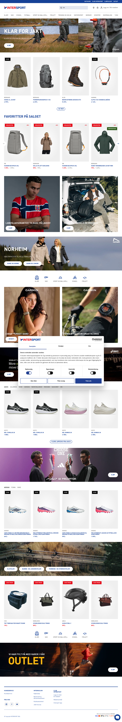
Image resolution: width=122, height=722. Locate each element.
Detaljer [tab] (61, 346)
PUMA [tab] (13, 487)
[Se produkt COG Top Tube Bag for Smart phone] (17, 603)
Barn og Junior (32, 263)
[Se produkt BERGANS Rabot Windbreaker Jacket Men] (104, 146)
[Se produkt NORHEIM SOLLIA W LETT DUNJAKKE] (46, 146)
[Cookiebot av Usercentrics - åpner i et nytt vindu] (93, 339)
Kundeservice (8, 693)
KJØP (9, 45)
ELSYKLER (10, 569)
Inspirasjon (107, 15)
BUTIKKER (88, 1)
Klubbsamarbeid (38, 701)
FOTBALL (27, 15)
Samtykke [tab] (32, 346)
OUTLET (116, 1)
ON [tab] (61, 387)
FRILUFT (53, 15)
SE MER (61, 109)
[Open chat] (117, 717)
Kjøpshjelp (37, 693)
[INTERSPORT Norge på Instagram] (6, 704)
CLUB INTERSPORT (97, 1)
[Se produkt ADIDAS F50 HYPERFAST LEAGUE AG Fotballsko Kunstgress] (104, 513)
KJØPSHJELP (108, 1)
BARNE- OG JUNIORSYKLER (31, 569)
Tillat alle (88, 381)
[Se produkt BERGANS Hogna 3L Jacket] (17, 80)
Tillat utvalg (61, 381)
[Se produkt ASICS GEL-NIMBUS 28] (75, 413)
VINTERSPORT (78, 15)
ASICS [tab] (6, 387)
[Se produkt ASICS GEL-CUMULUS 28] (17, 413)
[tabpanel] (61, 416)
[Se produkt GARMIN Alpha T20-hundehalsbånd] (104, 80)
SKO (12, 15)
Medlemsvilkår (58, 699)
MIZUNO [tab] (47, 387)
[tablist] (61, 387)
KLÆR (6, 15)
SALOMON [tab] (13, 387)
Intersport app (58, 703)
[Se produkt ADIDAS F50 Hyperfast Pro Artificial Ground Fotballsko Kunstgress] (46, 513)
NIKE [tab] (20, 387)
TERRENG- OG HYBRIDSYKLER (59, 569)
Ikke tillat (34, 381)
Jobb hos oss (37, 704)
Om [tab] (89, 346)
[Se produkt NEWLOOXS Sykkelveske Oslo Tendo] (46, 603)
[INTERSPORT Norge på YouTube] (17, 704)
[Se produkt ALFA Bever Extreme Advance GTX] (75, 80)
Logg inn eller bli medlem (58, 695)
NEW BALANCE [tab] (37, 387)
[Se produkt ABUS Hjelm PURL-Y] (75, 603)
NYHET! (11, 339)
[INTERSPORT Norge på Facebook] (11, 704)
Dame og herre (13, 263)
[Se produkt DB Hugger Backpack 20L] (17, 146)
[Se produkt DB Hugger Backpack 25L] (75, 146)
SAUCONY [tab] (55, 387)
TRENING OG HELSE (64, 15)
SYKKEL (19, 15)
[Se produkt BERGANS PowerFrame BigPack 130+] (46, 80)
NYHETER (97, 15)
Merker (89, 15)
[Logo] (16, 7)
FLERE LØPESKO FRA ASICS (61, 441)
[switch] (50, 372)
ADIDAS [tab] (27, 387)
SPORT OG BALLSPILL (40, 15)
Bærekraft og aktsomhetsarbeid (39, 697)
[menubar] (61, 15)
